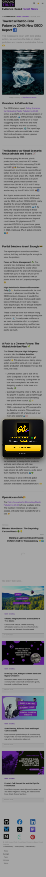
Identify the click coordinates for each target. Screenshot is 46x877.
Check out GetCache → (23, 448)
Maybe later (23, 453)
